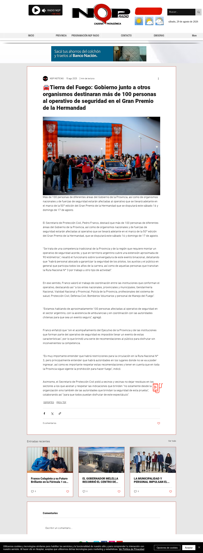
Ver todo (172, 441)
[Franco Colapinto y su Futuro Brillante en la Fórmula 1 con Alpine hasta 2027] (50, 460)
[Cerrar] (199, 547)
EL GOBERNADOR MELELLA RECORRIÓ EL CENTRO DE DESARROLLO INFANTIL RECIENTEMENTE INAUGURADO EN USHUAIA (100, 480)
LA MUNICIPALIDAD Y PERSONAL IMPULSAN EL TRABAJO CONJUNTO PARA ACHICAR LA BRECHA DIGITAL (152, 480)
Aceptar (189, 547)
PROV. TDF (61, 402)
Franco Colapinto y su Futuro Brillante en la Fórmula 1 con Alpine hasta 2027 (49, 480)
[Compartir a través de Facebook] (44, 413)
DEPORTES (48, 402)
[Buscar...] (198, 12)
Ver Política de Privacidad (131, 549)
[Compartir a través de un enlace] (59, 413)
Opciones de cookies (167, 547)
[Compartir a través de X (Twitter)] (52, 413)
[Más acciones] (158, 78)
